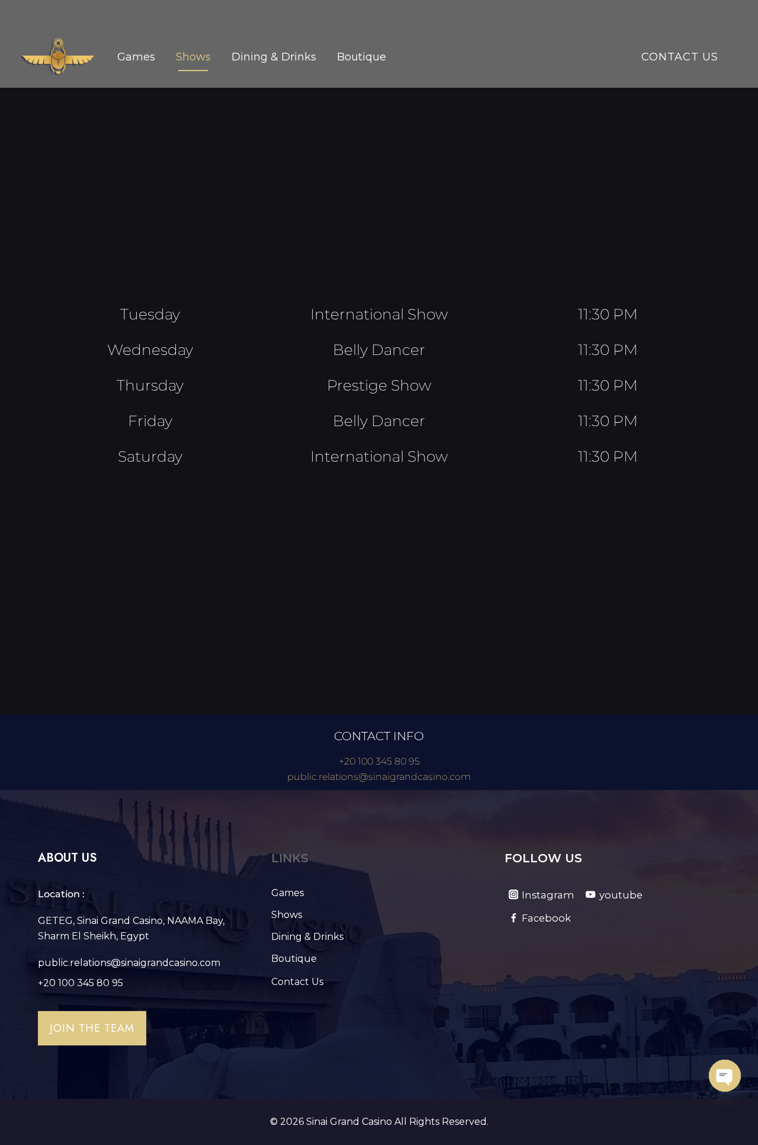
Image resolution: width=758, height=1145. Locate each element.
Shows (193, 56)
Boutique (361, 56)
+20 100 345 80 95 (379, 761)
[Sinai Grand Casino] (58, 57)
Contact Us (679, 56)
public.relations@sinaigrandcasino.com (379, 776)
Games (136, 56)
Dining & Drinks (274, 56)
